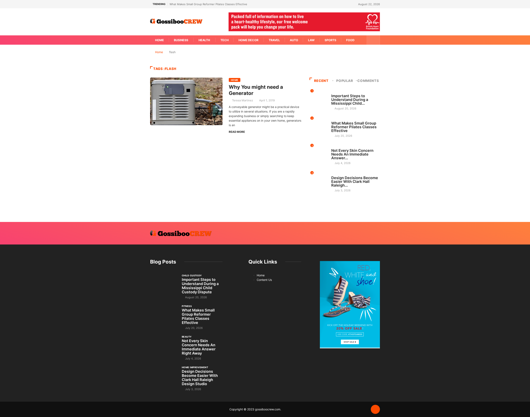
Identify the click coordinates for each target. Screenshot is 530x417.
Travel (274, 40)
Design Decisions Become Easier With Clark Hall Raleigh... (354, 181)
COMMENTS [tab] (368, 81)
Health (204, 40)
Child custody (341, 92)
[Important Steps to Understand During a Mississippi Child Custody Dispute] (164, 284)
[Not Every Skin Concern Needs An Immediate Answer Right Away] (164, 345)
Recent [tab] (321, 81)
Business (181, 40)
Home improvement (344, 174)
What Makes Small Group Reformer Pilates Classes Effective (208, 4)
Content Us (264, 280)
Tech (224, 40)
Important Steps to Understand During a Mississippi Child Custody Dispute (200, 285)
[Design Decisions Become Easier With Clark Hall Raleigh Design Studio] (164, 376)
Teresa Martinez (242, 100)
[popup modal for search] (373, 40)
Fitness (336, 119)
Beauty (336, 146)
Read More (237, 131)
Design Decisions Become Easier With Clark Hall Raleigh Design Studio (200, 377)
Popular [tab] (344, 81)
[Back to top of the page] (375, 409)
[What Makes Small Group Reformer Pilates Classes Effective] (164, 315)
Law (311, 40)
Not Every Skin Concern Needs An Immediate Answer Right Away (199, 347)
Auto (294, 40)
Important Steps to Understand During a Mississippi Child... (349, 99)
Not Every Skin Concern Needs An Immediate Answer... (352, 154)
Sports (330, 40)
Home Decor (248, 40)
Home (159, 40)
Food (350, 40)
